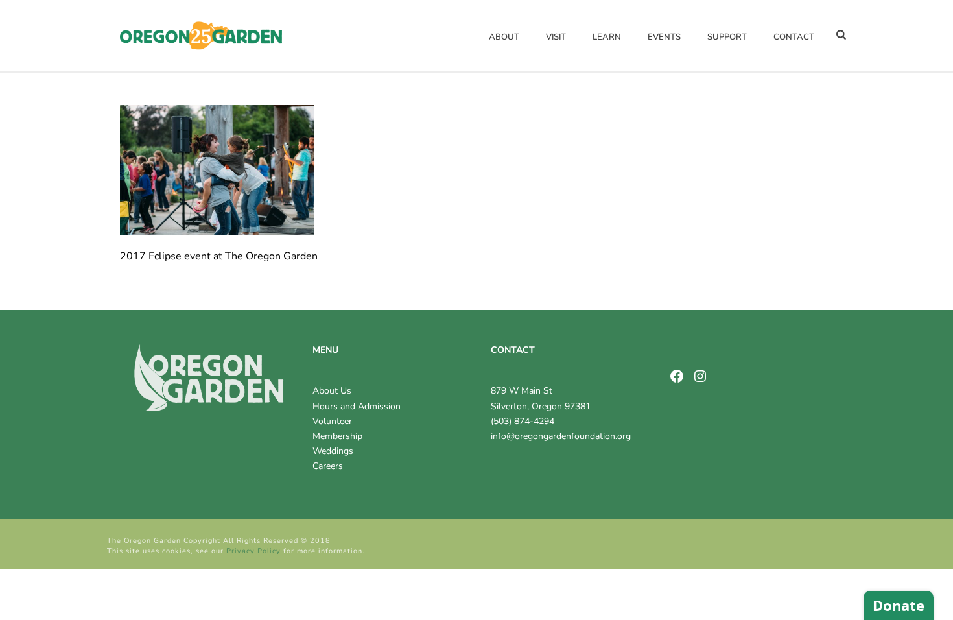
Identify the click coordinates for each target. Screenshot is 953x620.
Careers (327, 466)
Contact (793, 37)
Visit (556, 37)
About (504, 37)
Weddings (332, 451)
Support (727, 37)
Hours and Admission (356, 406)
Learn (607, 37)
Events (664, 37)
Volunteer (332, 421)
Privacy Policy (253, 551)
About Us (331, 391)
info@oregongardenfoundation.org (561, 436)
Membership (337, 436)
